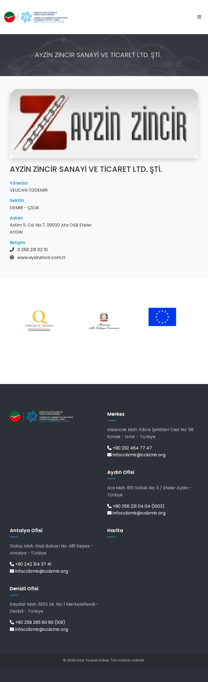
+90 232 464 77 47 (132, 448)
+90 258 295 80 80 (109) (39, 622)
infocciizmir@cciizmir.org (138, 455)
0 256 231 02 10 (32, 250)
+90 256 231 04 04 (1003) (138, 506)
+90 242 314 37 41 (32, 564)
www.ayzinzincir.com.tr (41, 257)
